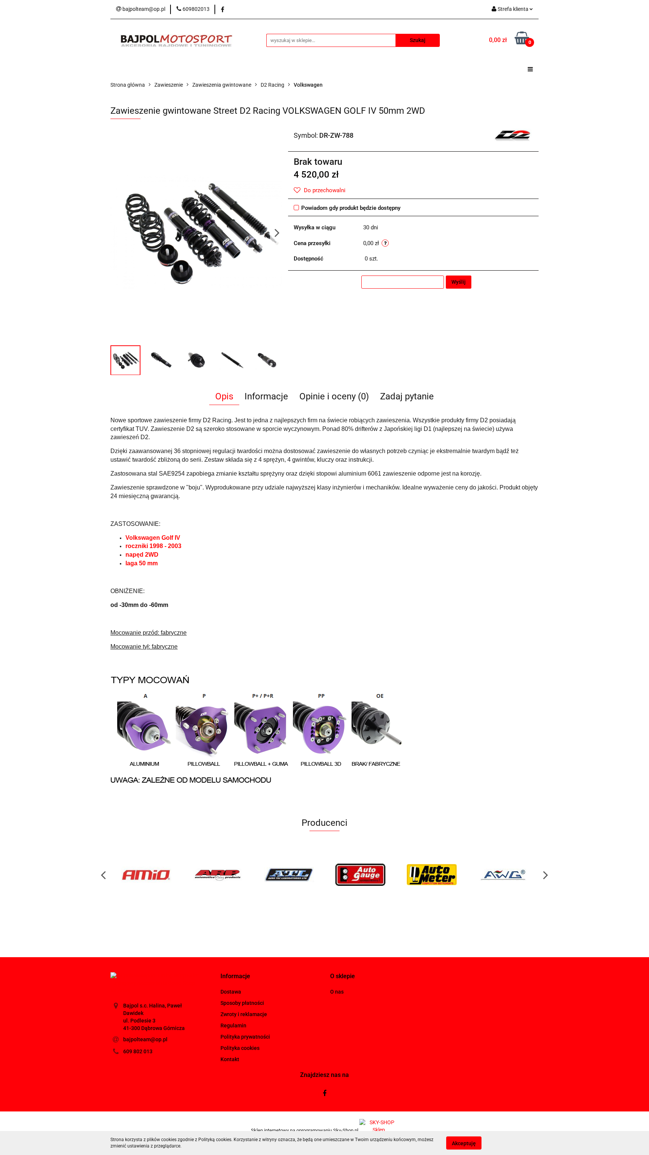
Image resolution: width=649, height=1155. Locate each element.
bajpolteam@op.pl (145, 1039)
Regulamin (233, 1025)
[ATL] (288, 874)
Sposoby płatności (242, 1003)
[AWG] (503, 874)
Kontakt (229, 1059)
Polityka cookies (240, 1048)
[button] (235, 976)
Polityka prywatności (245, 1037)
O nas (337, 992)
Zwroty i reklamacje (243, 1014)
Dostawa (230, 992)
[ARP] (217, 874)
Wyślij (458, 282)
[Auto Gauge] (360, 874)
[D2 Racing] (512, 135)
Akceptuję (464, 1143)
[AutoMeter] (431, 874)
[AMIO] (146, 874)
